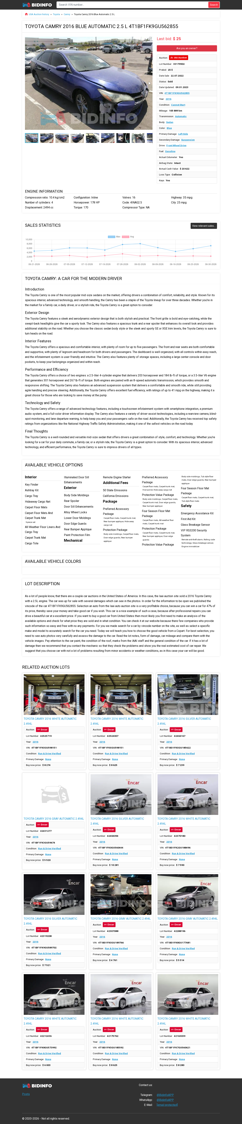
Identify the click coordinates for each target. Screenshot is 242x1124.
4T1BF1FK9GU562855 (177, 93)
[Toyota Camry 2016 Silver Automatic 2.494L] (187, 694)
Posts (26, 1094)
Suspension (188, 139)
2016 (168, 98)
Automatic (181, 116)
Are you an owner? (186, 48)
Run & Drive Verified (49, 753)
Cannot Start (178, 104)
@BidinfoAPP (165, 1095)
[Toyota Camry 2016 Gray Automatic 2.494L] (54, 794)
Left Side (183, 133)
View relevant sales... (203, 225)
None (48, 759)
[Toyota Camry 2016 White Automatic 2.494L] (54, 694)
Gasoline (170, 151)
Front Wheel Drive (176, 145)
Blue (169, 128)
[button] (149, 38)
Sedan (169, 122)
